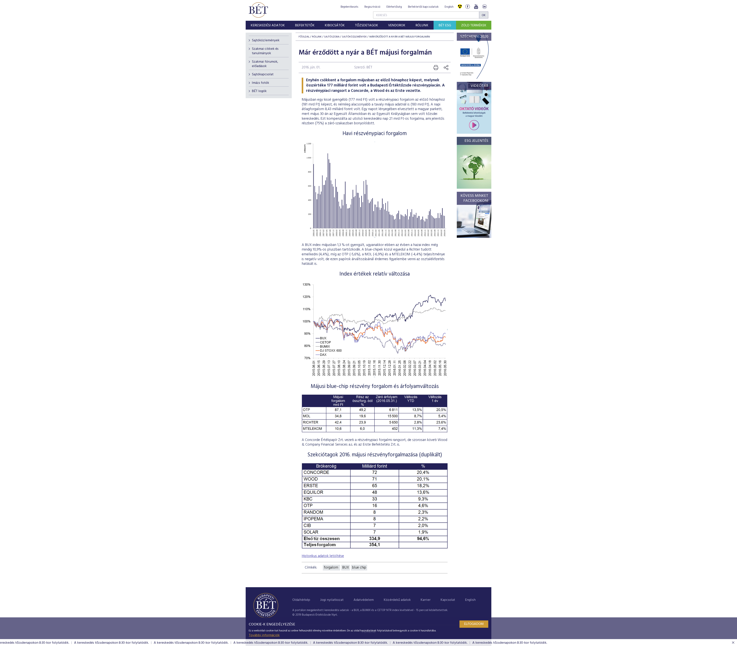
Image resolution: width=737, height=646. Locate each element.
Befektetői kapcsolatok (423, 6)
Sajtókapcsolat (262, 74)
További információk (264, 635)
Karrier (425, 600)
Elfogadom (474, 624)
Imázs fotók (260, 83)
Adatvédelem (364, 600)
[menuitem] (268, 25)
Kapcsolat (447, 600)
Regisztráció (372, 6)
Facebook (467, 6)
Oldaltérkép (301, 600)
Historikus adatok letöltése (323, 556)
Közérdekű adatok (397, 600)
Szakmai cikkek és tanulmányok (265, 51)
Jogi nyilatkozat (332, 600)
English (449, 6)
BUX (345, 567)
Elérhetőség (394, 6)
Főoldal (304, 37)
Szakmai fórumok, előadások (265, 64)
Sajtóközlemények (265, 40)
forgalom (331, 567)
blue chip (359, 567)
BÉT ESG (445, 25)
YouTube (476, 6)
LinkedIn (484, 6)
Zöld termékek (473, 25)
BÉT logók (259, 91)
